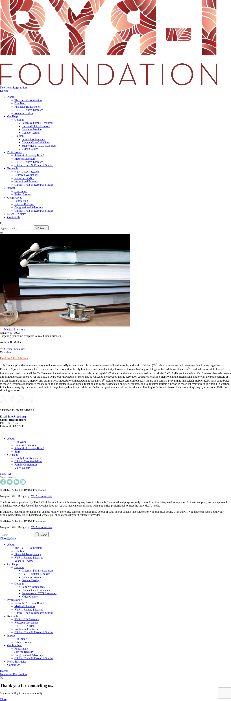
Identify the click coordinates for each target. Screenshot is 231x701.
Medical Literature (24, 158)
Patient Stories (22, 194)
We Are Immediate (41, 496)
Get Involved (14, 197)
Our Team (20, 103)
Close (3, 538)
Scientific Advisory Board (29, 155)
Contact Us (13, 217)
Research (12, 168)
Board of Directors (25, 445)
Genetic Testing (31, 132)
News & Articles (16, 213)
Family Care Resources (27, 458)
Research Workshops (26, 174)
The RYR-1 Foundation (28, 100)
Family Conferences (33, 139)
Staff (17, 451)
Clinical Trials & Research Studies (33, 165)
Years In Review (23, 113)
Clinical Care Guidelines (36, 142)
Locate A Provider (32, 129)
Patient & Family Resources (37, 122)
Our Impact (20, 191)
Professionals (14, 152)
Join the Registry (24, 204)
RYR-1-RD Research (26, 171)
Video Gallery (30, 148)
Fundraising (21, 200)
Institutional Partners (26, 181)
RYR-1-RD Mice (24, 178)
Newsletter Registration (13, 87)
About (10, 96)
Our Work (20, 441)
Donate (4, 90)
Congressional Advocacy (28, 207)
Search (43, 228)
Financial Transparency (27, 106)
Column (19, 119)
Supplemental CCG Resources (39, 145)
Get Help (12, 116)
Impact (11, 187)
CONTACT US (9, 473)
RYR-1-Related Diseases (28, 109)
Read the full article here (14, 358)
